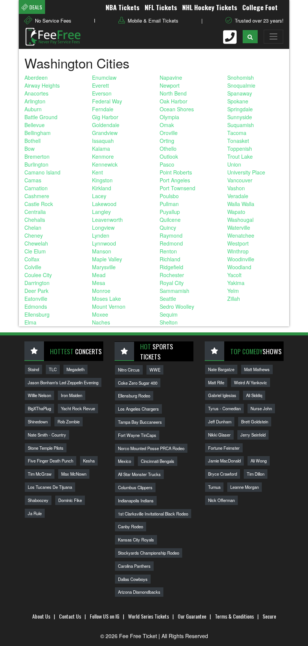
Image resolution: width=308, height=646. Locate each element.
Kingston (102, 180)
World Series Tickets (148, 616)
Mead (99, 275)
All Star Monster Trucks (139, 474)
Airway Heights (42, 85)
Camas (32, 180)
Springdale (240, 109)
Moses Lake (106, 298)
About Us (41, 616)
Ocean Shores (177, 109)
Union (234, 164)
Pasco (167, 164)
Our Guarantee (192, 616)
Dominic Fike (70, 500)
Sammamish (174, 290)
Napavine (171, 77)
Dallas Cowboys (133, 579)
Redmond (171, 243)
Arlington (34, 101)
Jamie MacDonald (224, 461)
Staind (33, 369)
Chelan (32, 227)
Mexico (124, 461)
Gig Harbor (105, 117)
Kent (97, 172)
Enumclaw (104, 77)
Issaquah (103, 140)
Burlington (36, 164)
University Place (246, 172)
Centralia (35, 211)
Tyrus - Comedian (224, 408)
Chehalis (34, 219)
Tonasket (238, 140)
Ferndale (102, 109)
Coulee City (38, 275)
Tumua (214, 487)
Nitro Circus (129, 370)
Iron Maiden (71, 395)
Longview (103, 227)
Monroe (101, 290)
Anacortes (36, 93)
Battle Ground (40, 117)
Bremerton (37, 156)
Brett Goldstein (254, 422)
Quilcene (170, 219)
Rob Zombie (68, 422)
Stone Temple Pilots (45, 448)
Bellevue (34, 125)
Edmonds (35, 306)
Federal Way (107, 101)
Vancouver (239, 180)
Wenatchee (240, 235)
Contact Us (70, 616)
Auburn (33, 109)
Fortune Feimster (224, 448)
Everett (100, 85)
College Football (259, 7)
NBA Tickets (116, 7)
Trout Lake (240, 156)
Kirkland (101, 188)
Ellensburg (37, 314)
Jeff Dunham (219, 422)
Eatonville (35, 298)
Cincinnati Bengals (157, 461)
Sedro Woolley (177, 306)
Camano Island (42, 172)
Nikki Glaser (219, 435)
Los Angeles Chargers (138, 409)
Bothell (32, 140)
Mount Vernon (108, 306)
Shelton (169, 322)
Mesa (98, 283)
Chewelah (36, 243)
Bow (29, 148)
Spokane (237, 101)
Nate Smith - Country (47, 435)
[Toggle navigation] (273, 36)
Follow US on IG (104, 616)
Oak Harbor (173, 101)
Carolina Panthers (134, 566)
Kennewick (105, 164)
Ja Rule (35, 513)
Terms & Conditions (234, 616)
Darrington (37, 283)
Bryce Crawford (222, 474)
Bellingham (37, 132)
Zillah (233, 298)
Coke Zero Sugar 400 (137, 383)
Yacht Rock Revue (78, 408)
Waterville (238, 227)
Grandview (105, 132)
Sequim (169, 314)
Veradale (237, 196)
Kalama (101, 148)
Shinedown (38, 422)
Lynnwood (104, 243)
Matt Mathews (257, 369)
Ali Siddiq (254, 395)
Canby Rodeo (130, 526)
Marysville (104, 267)
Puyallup (170, 211)
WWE (154, 370)
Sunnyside (239, 117)
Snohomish (240, 77)
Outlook (169, 156)
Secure (269, 616)
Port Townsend (177, 188)
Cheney (33, 235)
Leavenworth (107, 219)
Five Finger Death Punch (50, 461)
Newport (170, 85)
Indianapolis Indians (136, 500)
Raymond (171, 235)
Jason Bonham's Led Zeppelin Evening (63, 382)
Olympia (169, 117)
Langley (101, 211)
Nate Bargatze (221, 369)
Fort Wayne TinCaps (137, 435)
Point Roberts (176, 172)
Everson (102, 93)
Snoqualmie (241, 85)
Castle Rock (38, 204)
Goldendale (105, 125)
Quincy (168, 227)
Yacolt (234, 275)
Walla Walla (240, 204)
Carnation (36, 188)
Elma (30, 322)
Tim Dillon (255, 474)
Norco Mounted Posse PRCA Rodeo (151, 448)
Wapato (236, 211)
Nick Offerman (221, 500)
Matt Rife (216, 382)
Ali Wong (259, 461)
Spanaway (239, 93)
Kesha (89, 461)
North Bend (173, 93)
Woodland (239, 267)
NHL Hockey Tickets (203, 7)
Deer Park (36, 290)
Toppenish (239, 148)
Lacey (99, 196)
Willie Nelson (39, 395)
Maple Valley (107, 259)
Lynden (100, 235)
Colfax (31, 259)
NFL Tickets (154, 7)
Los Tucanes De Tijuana (50, 487)
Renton (168, 251)
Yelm (233, 290)
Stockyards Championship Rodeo (148, 553)
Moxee (100, 314)
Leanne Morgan (244, 487)
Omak (167, 125)
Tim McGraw (39, 474)
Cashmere (36, 196)
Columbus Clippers (135, 487)
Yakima (236, 283)
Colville (32, 267)
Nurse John (261, 408)
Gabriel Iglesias (222, 395)
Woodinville (240, 259)
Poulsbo (169, 196)
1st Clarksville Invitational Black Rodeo (153, 514)
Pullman (169, 204)
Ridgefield (171, 267)
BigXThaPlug (39, 408)
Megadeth (75, 369)
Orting (167, 140)
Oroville (169, 132)
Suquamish (240, 125)
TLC (53, 369)
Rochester (172, 275)
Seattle (168, 298)
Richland (170, 259)
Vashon (236, 188)
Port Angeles (175, 180)
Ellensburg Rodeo (134, 396)
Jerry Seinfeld (253, 435)
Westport (238, 243)
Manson (101, 251)
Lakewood (104, 204)
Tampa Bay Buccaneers (140, 422)
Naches (101, 322)
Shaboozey (38, 500)
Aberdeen (36, 77)
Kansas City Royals (136, 540)
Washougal (240, 219)
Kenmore (103, 156)
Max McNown (73, 474)
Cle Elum (35, 251)
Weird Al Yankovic (250, 382)
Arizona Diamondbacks (139, 592)
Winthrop (238, 251)
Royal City (172, 283)
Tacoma (236, 132)
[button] (250, 36)
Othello (168, 148)
